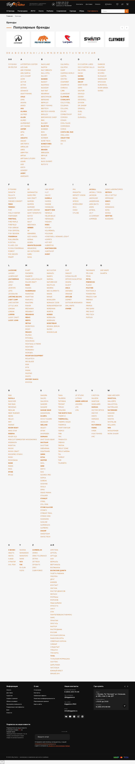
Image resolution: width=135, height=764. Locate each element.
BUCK (43, 158)
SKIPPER (43, 460)
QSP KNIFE (104, 270)
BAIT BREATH (46, 70)
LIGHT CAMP (13, 299)
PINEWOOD (90, 282)
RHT (10, 422)
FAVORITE (12, 198)
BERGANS (45, 99)
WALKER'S (112, 401)
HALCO (47, 195)
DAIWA (80, 76)
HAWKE (48, 204)
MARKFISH (29, 294)
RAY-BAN (11, 404)
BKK (42, 120)
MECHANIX (29, 308)
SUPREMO (44, 528)
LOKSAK (11, 308)
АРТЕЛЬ (53, 553)
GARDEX (30, 201)
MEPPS (27, 320)
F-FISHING (12, 189)
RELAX (11, 419)
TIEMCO (61, 430)
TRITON (61, 445)
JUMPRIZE (93, 219)
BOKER (44, 135)
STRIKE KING (45, 516)
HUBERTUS (49, 245)
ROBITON (11, 445)
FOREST (11, 251)
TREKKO (61, 442)
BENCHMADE (46, 96)
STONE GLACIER (46, 507)
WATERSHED (112, 410)
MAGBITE (28, 276)
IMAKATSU (77, 192)
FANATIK (11, 192)
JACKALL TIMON (95, 192)
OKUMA (68, 282)
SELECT (43, 428)
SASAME (43, 407)
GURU (29, 254)
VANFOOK (95, 401)
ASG (22, 164)
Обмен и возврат (12, 701)
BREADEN (45, 152)
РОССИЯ (53, 632)
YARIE (21, 559)
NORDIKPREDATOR (54, 305)
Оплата (97, 4)
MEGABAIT (29, 311)
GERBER (30, 227)
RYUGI (10, 475)
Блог (7, 709)
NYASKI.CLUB (52, 332)
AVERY (23, 173)
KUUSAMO (109, 219)
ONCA (67, 288)
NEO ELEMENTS (53, 291)
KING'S (107, 201)
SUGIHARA (44, 519)
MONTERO (29, 347)
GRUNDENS (31, 248)
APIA (22, 132)
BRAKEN (44, 149)
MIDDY (27, 329)
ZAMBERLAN (37, 550)
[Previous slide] (122, 28)
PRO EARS (90, 308)
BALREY (44, 76)
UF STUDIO (79, 395)
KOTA (107, 210)
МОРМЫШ (54, 597)
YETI (21, 561)
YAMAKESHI (24, 553)
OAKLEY (68, 273)
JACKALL (92, 189)
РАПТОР (53, 626)
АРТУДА (53, 556)
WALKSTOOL (113, 404)
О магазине (37, 690)
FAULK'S (11, 195)
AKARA (23, 102)
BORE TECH (45, 141)
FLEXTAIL (12, 242)
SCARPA (43, 416)
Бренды (11, 11)
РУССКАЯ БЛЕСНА (57, 635)
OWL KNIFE (69, 305)
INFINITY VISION (79, 195)
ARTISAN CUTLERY (27, 158)
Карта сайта (38, 704)
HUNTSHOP (49, 251)
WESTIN (111, 419)
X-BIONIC (11, 550)
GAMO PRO (31, 195)
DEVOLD (81, 93)
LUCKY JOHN (13, 320)
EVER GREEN (103, 88)
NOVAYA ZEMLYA (53, 326)
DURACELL (82, 117)
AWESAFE (24, 176)
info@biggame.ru (70, 711)
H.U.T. (47, 192)
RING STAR (12, 430)
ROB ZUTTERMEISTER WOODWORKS (22, 439)
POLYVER (89, 288)
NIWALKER (51, 299)
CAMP (63, 70)
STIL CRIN (44, 504)
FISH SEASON (13, 233)
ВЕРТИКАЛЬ (55, 564)
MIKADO (28, 332)
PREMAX (89, 299)
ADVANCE (24, 91)
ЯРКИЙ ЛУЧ (55, 673)
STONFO (43, 510)
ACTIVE (23, 82)
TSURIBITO (62, 463)
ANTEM (23, 129)
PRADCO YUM (91, 297)
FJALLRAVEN (13, 239)
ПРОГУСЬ (54, 623)
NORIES (50, 314)
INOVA (75, 198)
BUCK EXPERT (46, 161)
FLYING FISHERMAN (16, 248)
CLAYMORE (65, 96)
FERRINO (11, 207)
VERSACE (95, 419)
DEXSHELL (82, 99)
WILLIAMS (111, 425)
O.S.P (67, 270)
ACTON (23, 85)
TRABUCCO (62, 439)
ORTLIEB (68, 297)
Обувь (81, 11)
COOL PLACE (65, 123)
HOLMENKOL (50, 230)
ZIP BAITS (36, 564)
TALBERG (61, 398)
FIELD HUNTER (14, 213)
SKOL (42, 463)
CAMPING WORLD (67, 73)
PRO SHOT (90, 311)
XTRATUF (12, 561)
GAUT (29, 222)
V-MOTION (95, 395)
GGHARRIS (31, 233)
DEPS (80, 88)
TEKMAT (61, 404)
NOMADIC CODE (53, 302)
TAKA (60, 395)
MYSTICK (28, 382)
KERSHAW (109, 198)
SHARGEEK (44, 433)
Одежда (73, 11)
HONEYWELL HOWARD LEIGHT (57, 236)
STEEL (42, 501)
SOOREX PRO (45, 475)
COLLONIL (64, 108)
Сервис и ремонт (12, 698)
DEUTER (81, 91)
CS (62, 144)
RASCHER (12, 401)
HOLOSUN (49, 233)
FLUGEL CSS (13, 245)
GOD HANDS (32, 236)
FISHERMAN (12, 236)
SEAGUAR (44, 422)
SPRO (42, 489)
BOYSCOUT (45, 147)
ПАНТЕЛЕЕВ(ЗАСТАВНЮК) (61, 614)
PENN (88, 276)
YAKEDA (22, 550)
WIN (109, 428)
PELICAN (89, 273)
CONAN (63, 120)
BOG (43, 132)
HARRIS (48, 201)
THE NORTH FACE (65, 413)
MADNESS (29, 273)
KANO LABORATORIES (114, 189)
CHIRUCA (64, 88)
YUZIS (21, 570)
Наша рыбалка (55, 603)
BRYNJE (44, 155)
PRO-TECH (90, 314)
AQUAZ (23, 141)
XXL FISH (12, 564)
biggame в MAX (70, 704)
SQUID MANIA (45, 492)
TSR (59, 460)
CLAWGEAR (65, 93)
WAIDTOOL (112, 398)
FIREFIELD (12, 224)
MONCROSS (29, 341)
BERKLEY (44, 102)
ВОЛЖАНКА (55, 567)
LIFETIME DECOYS (15, 297)
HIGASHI (48, 222)
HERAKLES (49, 219)
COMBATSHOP (66, 114)
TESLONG (61, 410)
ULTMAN (78, 398)
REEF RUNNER (14, 413)
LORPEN (11, 314)
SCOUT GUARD (46, 419)
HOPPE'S (48, 239)
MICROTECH (30, 326)
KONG (107, 204)
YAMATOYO (23, 556)
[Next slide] (127, 28)
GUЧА (29, 257)
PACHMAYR (90, 270)
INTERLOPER (78, 204)
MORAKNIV (29, 350)
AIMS (22, 99)
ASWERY (23, 170)
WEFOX (110, 416)
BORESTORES (46, 144)
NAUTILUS (51, 285)
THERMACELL (63, 419)
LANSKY (11, 273)
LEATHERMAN (13, 279)
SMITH (42, 469)
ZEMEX (35, 553)
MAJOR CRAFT (31, 282)
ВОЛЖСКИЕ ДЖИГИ (58, 570)
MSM (27, 364)
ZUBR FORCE (37, 570)
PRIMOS (89, 305)
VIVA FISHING (96, 433)
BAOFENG (45, 85)
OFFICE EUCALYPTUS (73, 279)
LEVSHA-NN (13, 294)
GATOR (30, 219)
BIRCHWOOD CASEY (49, 117)
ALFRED (23, 114)
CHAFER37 (65, 82)
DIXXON (81, 102)
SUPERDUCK (45, 525)
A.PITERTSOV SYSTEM (28, 64)
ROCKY (11, 448)
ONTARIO (69, 291)
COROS (63, 129)
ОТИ (52, 612)
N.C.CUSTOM (51, 270)
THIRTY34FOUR (64, 428)
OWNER (68, 308)
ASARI (22, 161)
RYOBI (10, 472)
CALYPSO (64, 67)
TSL (59, 454)
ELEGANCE (102, 76)
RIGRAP (11, 425)
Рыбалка (50, 11)
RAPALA (11, 398)
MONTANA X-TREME (33, 344)
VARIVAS (94, 407)
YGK (20, 564)
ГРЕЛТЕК (54, 576)
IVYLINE (76, 213)
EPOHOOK (102, 82)
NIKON (49, 294)
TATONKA (62, 401)
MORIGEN (29, 353)
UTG (76, 407)
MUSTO (28, 376)
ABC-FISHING (25, 70)
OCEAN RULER (71, 276)
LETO (10, 291)
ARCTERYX (24, 144)
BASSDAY (45, 88)
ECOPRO (101, 73)
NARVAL (50, 279)
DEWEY (81, 96)
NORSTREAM (51, 323)
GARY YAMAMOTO (34, 213)
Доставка (89, 4)
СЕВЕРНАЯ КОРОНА (58, 641)
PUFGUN (89, 317)
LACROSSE (12, 270)
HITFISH (48, 227)
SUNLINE (43, 522)
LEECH (10, 282)
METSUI (28, 323)
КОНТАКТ (54, 585)
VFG (93, 422)
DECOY (80, 82)
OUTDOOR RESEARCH (73, 302)
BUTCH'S (44, 164)
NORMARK (51, 320)
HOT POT (48, 242)
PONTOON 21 (91, 291)
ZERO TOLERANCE (39, 556)
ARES (22, 149)
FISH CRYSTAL (13, 230)
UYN (77, 410)
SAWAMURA (45, 413)
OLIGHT (68, 285)
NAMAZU (50, 273)
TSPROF (61, 457)
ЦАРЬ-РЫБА (55, 665)
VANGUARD (95, 404)
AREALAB (24, 147)
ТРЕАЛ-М (54, 650)
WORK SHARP (113, 433)
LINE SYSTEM (13, 302)
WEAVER (111, 413)
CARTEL (64, 76)
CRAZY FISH (65, 138)
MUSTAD (28, 373)
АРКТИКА (54, 550)
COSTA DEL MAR (67, 132)
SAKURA (43, 395)
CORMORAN (65, 126)
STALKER (44, 495)
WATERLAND (113, 407)
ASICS (22, 167)
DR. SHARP (82, 105)
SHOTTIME (44, 445)
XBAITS (11, 553)
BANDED (44, 79)
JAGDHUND (93, 198)
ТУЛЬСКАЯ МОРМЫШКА (60, 659)
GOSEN (30, 242)
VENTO (94, 416)
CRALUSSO (65, 135)
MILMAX (28, 335)
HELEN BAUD (50, 216)
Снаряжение (61, 11)
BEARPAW (45, 93)
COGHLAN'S (65, 99)
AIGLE (22, 96)
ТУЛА (52, 656)
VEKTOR (94, 413)
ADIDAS (23, 88)
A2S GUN (23, 67)
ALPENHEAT (25, 123)
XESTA (11, 556)
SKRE (42, 466)
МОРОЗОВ (54, 600)
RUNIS (10, 466)
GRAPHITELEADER (34, 245)
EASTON (101, 67)
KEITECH (108, 192)
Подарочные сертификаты (15, 707)
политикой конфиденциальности (45, 744)
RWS (10, 469)
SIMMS (42, 454)
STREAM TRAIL (46, 513)
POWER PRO (91, 294)
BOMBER (44, 138)
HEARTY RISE (50, 210)
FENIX (10, 204)
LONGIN (11, 311)
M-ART (27, 270)
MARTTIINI (29, 297)
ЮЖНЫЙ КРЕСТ (56, 670)
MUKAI (27, 370)
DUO (79, 114)
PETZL (88, 279)
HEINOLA (48, 213)
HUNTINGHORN (50, 248)
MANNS (28, 288)
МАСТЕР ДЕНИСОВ (57, 591)
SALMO (43, 398)
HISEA (47, 224)
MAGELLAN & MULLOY (33, 279)
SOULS (43, 486)
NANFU (50, 276)
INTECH (76, 201)
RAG (10, 395)
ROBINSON (12, 442)
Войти (109, 4)
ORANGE (68, 294)
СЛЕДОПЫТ (55, 647)
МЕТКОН (53, 594)
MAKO (27, 285)
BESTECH (44, 108)
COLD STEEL (65, 102)
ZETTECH (36, 561)
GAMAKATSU (32, 192)
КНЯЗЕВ (53, 582)
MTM (27, 367)
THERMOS (62, 425)
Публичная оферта (40, 695)
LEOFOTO (12, 288)
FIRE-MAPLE (13, 222)
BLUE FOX (45, 126)
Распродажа (22, 11)
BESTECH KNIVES (48, 111)
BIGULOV (44, 114)
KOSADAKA (109, 207)
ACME (22, 79)
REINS (10, 416)
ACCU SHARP (25, 76)
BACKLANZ (45, 64)
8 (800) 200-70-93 (62, 2)
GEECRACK (31, 224)
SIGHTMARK (45, 451)
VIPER (93, 430)
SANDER (43, 404)
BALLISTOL (45, 73)
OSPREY (68, 299)
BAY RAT (44, 91)
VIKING (94, 428)
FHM (10, 210)
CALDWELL (65, 64)
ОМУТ (52, 609)
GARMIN (30, 204)
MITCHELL (29, 338)
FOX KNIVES (13, 254)
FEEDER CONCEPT (15, 201)
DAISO (80, 73)
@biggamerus (69, 697)
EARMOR (101, 64)
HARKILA (48, 198)
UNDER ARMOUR (81, 401)
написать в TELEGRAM (64, 5)
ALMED (23, 120)
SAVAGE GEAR (45, 410)
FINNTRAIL (12, 219)
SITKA (42, 457)
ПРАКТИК (54, 620)
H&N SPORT (49, 189)
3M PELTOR (12, 67)
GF (28, 230)
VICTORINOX (96, 425)
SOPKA (43, 478)
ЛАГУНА (53, 588)
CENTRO (64, 79)
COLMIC (63, 111)
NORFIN (50, 311)
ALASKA (23, 111)
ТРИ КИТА (54, 653)
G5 (28, 189)
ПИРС (52, 617)
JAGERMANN (94, 201)
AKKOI (22, 105)
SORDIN (43, 481)
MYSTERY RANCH (31, 379)
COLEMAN (64, 105)
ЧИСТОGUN (54, 668)
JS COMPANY (94, 216)
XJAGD (11, 559)
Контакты (79, 4)
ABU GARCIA (25, 73)
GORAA (30, 239)
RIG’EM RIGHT (13, 428)
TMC (59, 436)
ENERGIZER (102, 79)
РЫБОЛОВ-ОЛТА (57, 638)
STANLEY (43, 498)
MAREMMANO (30, 291)
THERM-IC (62, 416)
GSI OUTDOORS (33, 251)
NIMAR (49, 297)
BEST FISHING (46, 105)
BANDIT (44, 82)
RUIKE (10, 463)
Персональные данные (41, 701)
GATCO (30, 216)
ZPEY (34, 567)
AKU (22, 108)
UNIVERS (78, 404)
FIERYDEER (12, 216)
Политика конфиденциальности (44, 698)
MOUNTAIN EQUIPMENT (34, 355)
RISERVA (11, 433)
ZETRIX (35, 559)
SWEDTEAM (45, 534)
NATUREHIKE (52, 282)
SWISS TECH (45, 537)
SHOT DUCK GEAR (47, 439)
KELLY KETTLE (111, 195)
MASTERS (29, 302)
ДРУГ (52, 579)
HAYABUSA (49, 207)
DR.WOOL (81, 108)
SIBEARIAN (44, 448)
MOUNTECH (29, 358)
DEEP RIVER (82, 85)
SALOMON (44, 401)
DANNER (81, 79)
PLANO (89, 285)
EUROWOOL (102, 85)
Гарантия (9, 695)
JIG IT (91, 213)
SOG (42, 472)
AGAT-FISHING (26, 93)
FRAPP (11, 257)
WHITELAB (112, 422)
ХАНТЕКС (54, 662)
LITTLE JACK (13, 305)
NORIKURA (51, 317)
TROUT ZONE (63, 448)
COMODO (64, 117)
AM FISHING (25, 126)
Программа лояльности (14, 704)
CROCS (63, 141)
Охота (41, 11)
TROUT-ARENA (64, 451)
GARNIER (31, 207)
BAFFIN (44, 67)
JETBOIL (92, 210)
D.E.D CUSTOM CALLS (86, 67)
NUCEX (49, 329)
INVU (74, 207)
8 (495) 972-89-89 (62, 3)
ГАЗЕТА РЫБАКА (57, 573)
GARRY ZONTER (33, 210)
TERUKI (61, 407)
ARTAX (23, 155)
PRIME (88, 302)
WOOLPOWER (113, 430)
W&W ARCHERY (114, 395)
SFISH (42, 430)
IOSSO (75, 210)
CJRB (62, 91)
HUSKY (47, 254)
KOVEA (108, 213)
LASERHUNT (13, 276)
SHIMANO (44, 436)
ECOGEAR (102, 70)
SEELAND (43, 425)
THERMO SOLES (64, 422)
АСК (52, 559)
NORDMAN (51, 308)
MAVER (28, 305)
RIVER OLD (12, 436)
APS (22, 135)
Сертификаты (92, 11)
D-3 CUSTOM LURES (85, 64)
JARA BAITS (93, 204)
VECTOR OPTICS (97, 410)
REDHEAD (12, 407)
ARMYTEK (24, 152)
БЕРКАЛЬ (54, 561)
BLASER (44, 123)
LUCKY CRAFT (13, 317)
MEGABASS (29, 314)
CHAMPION (65, 85)
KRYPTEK (108, 216)
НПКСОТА (54, 606)
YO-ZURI (22, 567)
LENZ (10, 285)
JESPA (91, 207)
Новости (9, 712)
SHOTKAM (44, 442)
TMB (60, 433)
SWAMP (43, 531)
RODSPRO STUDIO (15, 454)
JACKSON (92, 195)
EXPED (100, 91)
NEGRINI (50, 288)
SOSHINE (43, 484)
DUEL (80, 111)
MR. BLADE (29, 361)
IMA (74, 189)
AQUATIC (24, 138)
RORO (10, 457)
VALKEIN (94, 398)
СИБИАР (53, 644)
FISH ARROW (13, 227)
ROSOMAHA (13, 460)
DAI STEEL (82, 70)
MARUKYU (29, 299)
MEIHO (27, 317)
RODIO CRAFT (13, 451)
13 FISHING (12, 64)
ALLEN (23, 117)
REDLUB (11, 410)
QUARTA (103, 273)
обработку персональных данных (59, 745)
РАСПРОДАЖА (56, 629)
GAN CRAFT (32, 198)
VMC (93, 436)
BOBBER (44, 129)
